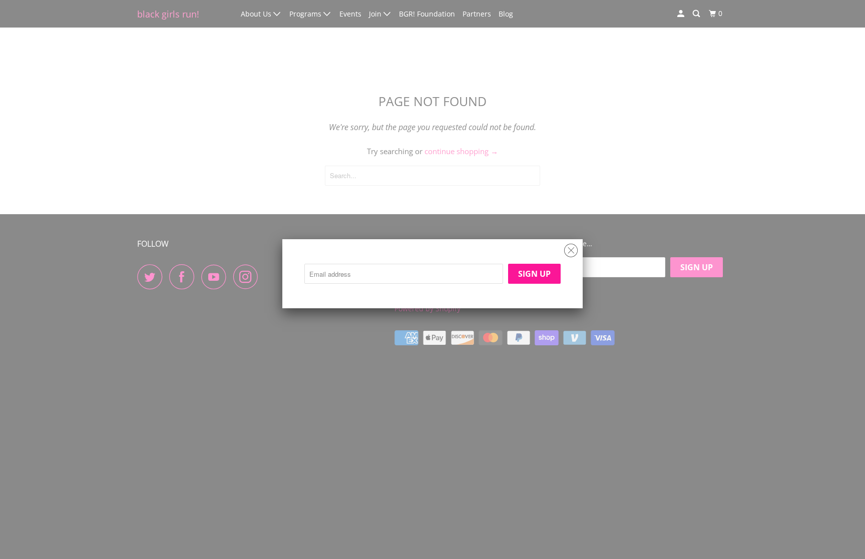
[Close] (571, 248)
